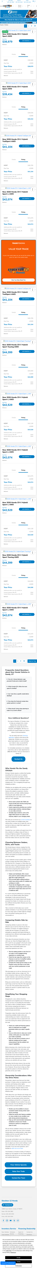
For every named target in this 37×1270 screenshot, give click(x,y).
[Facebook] (3, 1220)
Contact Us (18, 759)
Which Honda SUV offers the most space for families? (17, 687)
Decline (18, 1261)
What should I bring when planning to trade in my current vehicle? (18, 709)
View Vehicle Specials (18, 1165)
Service (13, 1228)
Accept (18, 1257)
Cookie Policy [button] (9, 1250)
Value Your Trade (18, 1171)
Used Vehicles (5, 1234)
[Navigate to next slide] (35, 22)
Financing (22, 1228)
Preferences (18, 1265)
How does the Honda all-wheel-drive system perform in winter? (17, 702)
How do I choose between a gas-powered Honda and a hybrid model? (17, 680)
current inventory (25, 819)
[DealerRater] (18, 1220)
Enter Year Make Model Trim (19, 280)
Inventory (6, 1228)
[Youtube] (10, 1220)
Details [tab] (14, 54)
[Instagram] (7, 1220)
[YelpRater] (14, 1220)
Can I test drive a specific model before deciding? (18, 695)
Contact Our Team (18, 1178)
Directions (29, 1234)
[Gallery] (18, 23)
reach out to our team (17, 1148)
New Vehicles (5, 1232)
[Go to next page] (31, 26)
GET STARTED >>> (26, 40)
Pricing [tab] (23, 54)
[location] (33, 1)
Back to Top (32, 661)
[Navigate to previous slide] (1, 22)
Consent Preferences (8, 1263)
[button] (32, 84)
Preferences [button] (13, 1252)
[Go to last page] (35, 26)
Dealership (31, 1228)
